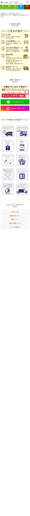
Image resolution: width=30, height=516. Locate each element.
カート (27, 8)
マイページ (21, 8)
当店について (3, 8)
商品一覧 (9, 8)
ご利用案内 (15, 8)
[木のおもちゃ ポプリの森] (4, 2)
